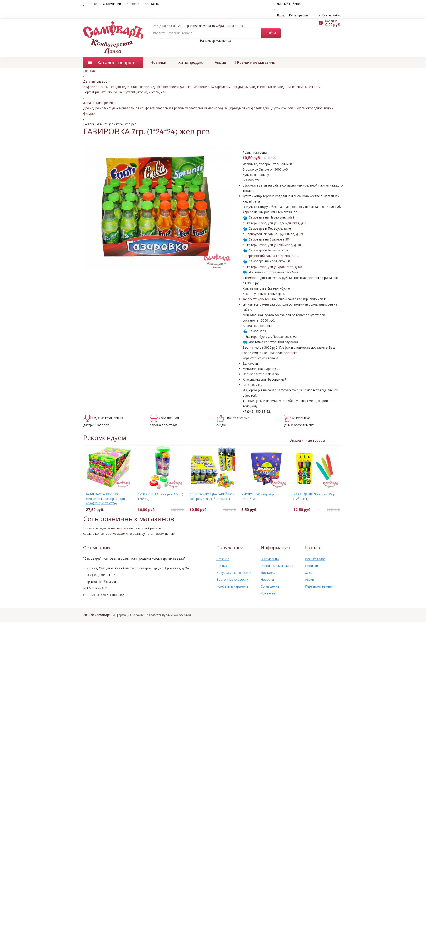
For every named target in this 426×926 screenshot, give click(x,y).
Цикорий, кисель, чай (150, 92)
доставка (291, 353)
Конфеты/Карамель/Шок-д (219, 87)
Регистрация (298, 15)
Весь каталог (315, 559)
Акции (220, 62)
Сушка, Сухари (123, 92)
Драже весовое (164, 87)
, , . (275, 223)
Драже (88, 108)
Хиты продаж (190, 62)
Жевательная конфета (136, 108)
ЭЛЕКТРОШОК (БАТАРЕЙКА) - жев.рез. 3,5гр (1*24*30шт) (211, 496)
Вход (280, 15)
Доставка (90, 4)
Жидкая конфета (246, 108)
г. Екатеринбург (331, 15)
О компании (112, 4)
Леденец (265, 108)
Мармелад (248, 87)
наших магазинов (124, 528)
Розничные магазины (256, 62)
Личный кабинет (289, 4)
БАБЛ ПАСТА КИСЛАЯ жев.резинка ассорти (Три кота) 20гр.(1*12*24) (105, 498)
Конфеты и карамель (232, 586)
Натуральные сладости (273, 87)
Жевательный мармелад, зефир (210, 108)
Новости (132, 4)
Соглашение (270, 586)
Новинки (158, 62)
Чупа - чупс (294, 108)
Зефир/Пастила (187, 87)
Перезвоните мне (318, 586)
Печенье (297, 87)
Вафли (88, 87)
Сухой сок (279, 108)
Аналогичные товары (307, 440)
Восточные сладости (109, 87)
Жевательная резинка (169, 108)
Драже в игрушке (106, 108)
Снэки (108, 92)
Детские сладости (138, 87)
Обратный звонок (229, 26)
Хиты (309, 572)
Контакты (152, 4)
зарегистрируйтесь (257, 299)
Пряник (98, 92)
